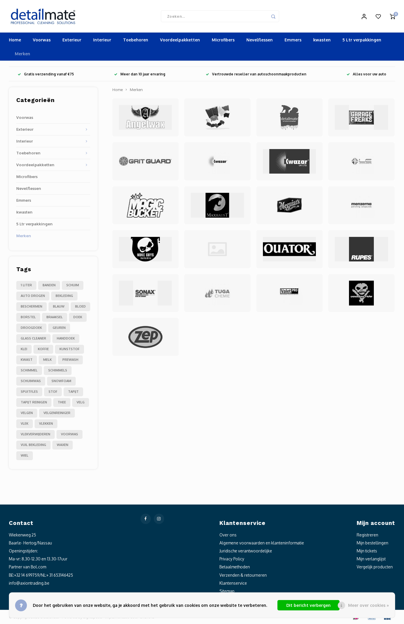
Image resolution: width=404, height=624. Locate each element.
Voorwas (42, 39)
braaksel (54, 317)
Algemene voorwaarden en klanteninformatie (261, 542)
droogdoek (31, 328)
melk (47, 360)
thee (62, 402)
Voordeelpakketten (180, 39)
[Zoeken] (273, 16)
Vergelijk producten (375, 566)
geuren (59, 328)
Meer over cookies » (368, 605)
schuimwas (31, 381)
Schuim (72, 285)
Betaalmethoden (234, 566)
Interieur (102, 39)
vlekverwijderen (35, 434)
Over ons (228, 534)
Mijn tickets (367, 550)
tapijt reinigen (34, 402)
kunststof (69, 349)
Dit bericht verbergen (308, 605)
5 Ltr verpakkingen (361, 39)
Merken (22, 53)
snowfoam (61, 381)
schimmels (57, 370)
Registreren (367, 534)
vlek (24, 423)
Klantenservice (233, 583)
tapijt (73, 391)
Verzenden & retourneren (243, 575)
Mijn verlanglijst (371, 558)
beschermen (31, 306)
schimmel (29, 370)
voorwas (69, 434)
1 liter (26, 285)
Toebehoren (135, 39)
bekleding (64, 296)
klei (24, 349)
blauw (58, 306)
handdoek (66, 338)
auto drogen (33, 296)
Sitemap (227, 591)
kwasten (322, 39)
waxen (62, 445)
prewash (70, 360)
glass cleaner (33, 338)
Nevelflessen (259, 39)
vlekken (46, 423)
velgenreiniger (56, 413)
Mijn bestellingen (372, 542)
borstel (28, 317)
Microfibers (223, 39)
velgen (27, 413)
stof (53, 391)
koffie (43, 349)
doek (77, 317)
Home (15, 39)
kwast (27, 360)
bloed (80, 306)
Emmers (293, 39)
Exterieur (71, 39)
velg (81, 402)
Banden (49, 285)
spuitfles (29, 391)
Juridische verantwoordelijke (245, 550)
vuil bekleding (33, 445)
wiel (24, 455)
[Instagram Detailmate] (159, 519)
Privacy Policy (231, 558)
